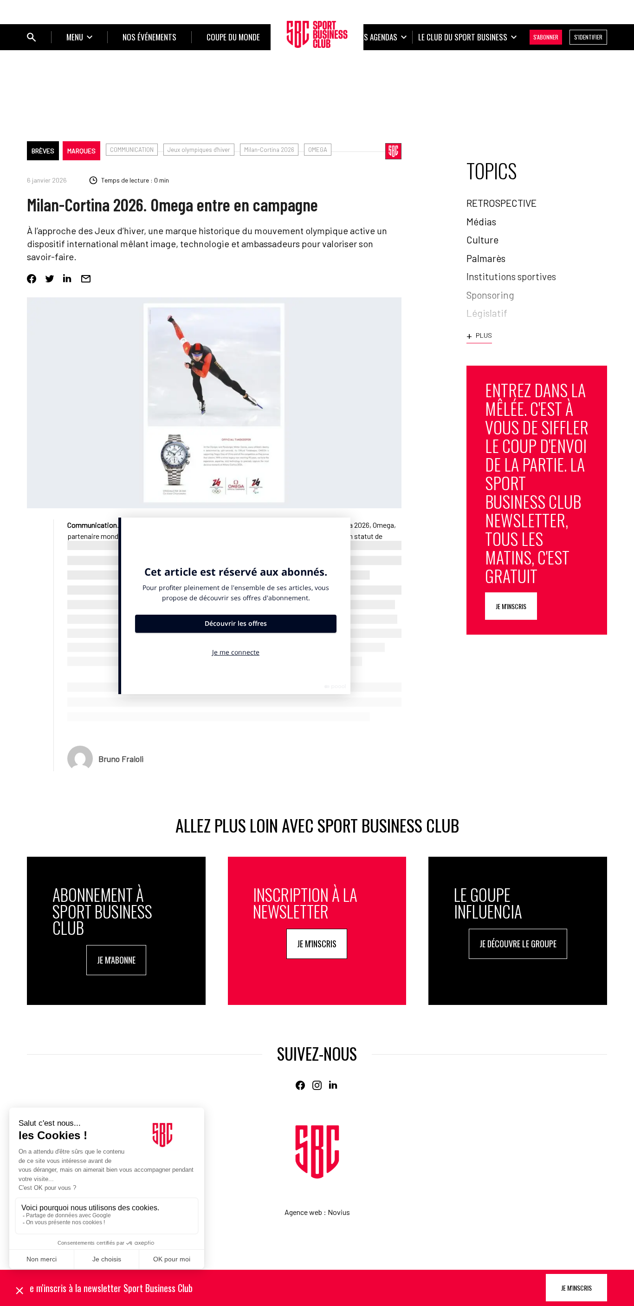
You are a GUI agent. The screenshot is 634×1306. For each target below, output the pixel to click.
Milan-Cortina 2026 (269, 149)
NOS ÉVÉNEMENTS (149, 37)
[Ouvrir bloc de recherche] (31, 37)
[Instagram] (317, 1085)
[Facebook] (31, 278)
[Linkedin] (67, 278)
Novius (339, 1212)
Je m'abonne (116, 960)
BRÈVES (43, 151)
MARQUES (81, 151)
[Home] (317, 1152)
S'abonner (545, 37)
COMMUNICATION (132, 149)
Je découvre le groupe (517, 944)
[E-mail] (86, 278)
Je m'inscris (511, 606)
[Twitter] (49, 278)
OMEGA (317, 149)
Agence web (303, 1212)
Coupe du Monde (233, 37)
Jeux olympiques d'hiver (199, 149)
